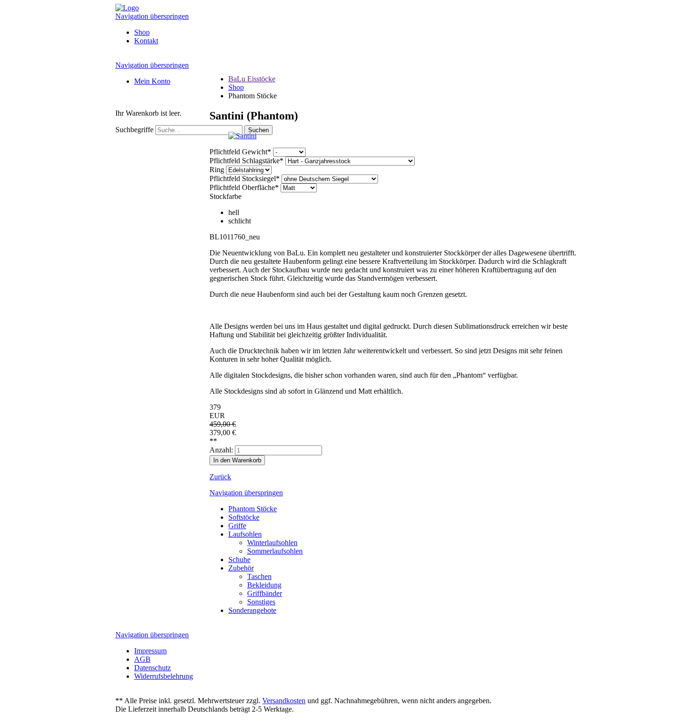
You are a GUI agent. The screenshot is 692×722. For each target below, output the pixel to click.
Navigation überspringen (152, 16)
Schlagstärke (246, 161)
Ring (217, 170)
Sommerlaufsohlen (275, 551)
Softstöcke (243, 517)
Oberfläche (244, 187)
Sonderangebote (252, 610)
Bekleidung (264, 585)
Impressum (150, 651)
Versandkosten (284, 701)
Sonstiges (261, 602)
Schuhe (239, 559)
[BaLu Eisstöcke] (127, 8)
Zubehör (241, 568)
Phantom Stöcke (252, 509)
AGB (142, 659)
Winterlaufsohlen (272, 543)
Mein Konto (152, 81)
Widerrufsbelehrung (163, 676)
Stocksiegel (244, 178)
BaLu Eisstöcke (251, 79)
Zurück (220, 477)
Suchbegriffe (134, 130)
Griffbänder (264, 593)
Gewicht (240, 152)
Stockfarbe (225, 196)
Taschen (259, 576)
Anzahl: (221, 450)
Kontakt (146, 41)
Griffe (237, 526)
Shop (142, 32)
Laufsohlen (245, 534)
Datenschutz (152, 668)
